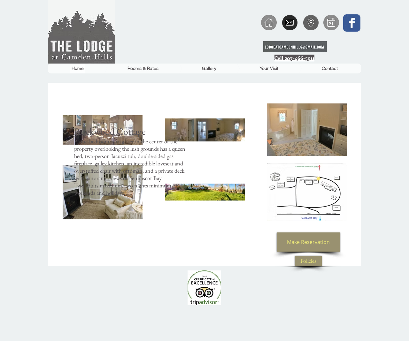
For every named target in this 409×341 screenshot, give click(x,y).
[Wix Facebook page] (351, 23)
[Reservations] (331, 22)
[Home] (269, 22)
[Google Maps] (311, 22)
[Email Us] (290, 22)
